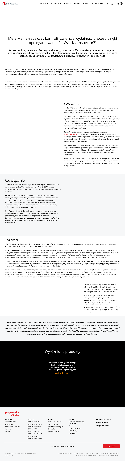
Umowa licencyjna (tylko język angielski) (70, 453)
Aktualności (9, 424)
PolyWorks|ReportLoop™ (35, 424)
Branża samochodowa (55, 422)
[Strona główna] (10, 3)
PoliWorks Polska (10, 422)
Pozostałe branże (53, 431)
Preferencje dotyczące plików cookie (85, 455)
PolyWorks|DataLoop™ (34, 434)
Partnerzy (8, 429)
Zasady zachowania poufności (109, 453)
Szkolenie (72, 426)
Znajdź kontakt (97, 3)
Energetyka (51, 429)
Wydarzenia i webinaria (12, 427)
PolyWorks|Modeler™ (34, 436)
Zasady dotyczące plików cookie (108, 455)
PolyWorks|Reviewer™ (34, 427)
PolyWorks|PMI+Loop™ (34, 439)
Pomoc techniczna (75, 428)
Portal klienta (102, 422)
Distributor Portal (103, 419)
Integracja (72, 433)
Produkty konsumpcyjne (55, 427)
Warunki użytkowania (91, 453)
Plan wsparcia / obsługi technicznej (76, 422)
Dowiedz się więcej (62, 373)
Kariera (7, 431)
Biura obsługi (73, 431)
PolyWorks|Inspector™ (34, 422)
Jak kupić (111, 446)
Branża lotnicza (53, 424)
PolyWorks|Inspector (72, 134)
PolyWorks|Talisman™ (34, 431)
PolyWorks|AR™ (32, 429)
